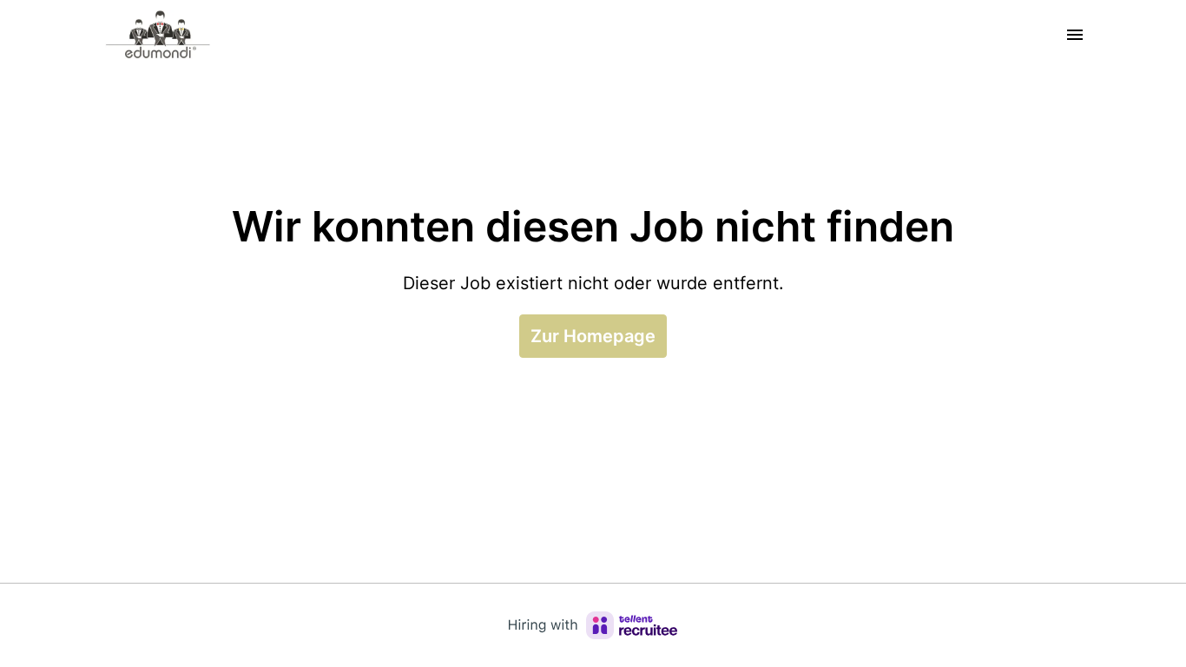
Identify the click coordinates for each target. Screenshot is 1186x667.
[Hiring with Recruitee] (593, 625)
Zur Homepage (593, 336)
